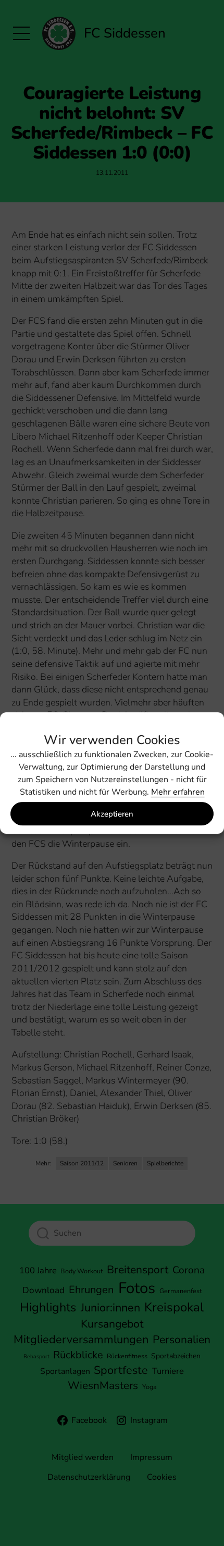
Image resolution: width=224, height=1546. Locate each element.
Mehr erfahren (178, 792)
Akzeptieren (112, 814)
